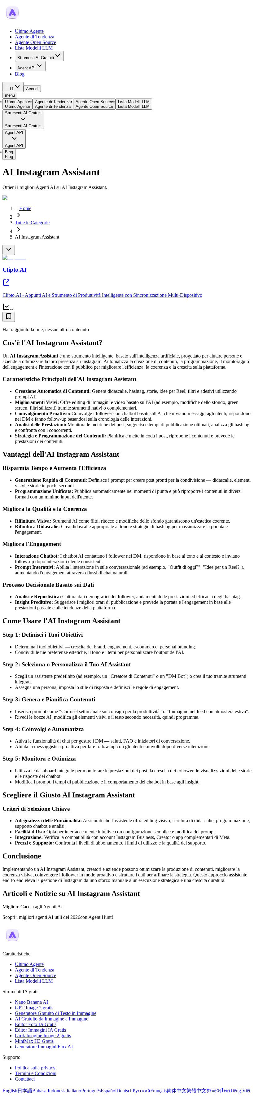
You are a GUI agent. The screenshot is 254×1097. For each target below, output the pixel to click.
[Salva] (8, 317)
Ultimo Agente (29, 31)
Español (108, 1090)
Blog (19, 74)
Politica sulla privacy (35, 1067)
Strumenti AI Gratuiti (35, 57)
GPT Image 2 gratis (34, 1007)
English (9, 1090)
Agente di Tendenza (34, 36)
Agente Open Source (35, 42)
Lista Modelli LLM (34, 47)
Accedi (32, 88)
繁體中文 (196, 1090)
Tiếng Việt (240, 1090)
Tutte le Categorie (32, 222)
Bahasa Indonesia (49, 1090)
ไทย (225, 1090)
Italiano (74, 1090)
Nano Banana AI (31, 1002)
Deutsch (124, 1090)
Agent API (26, 68)
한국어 (213, 1090)
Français (158, 1090)
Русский (141, 1090)
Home (25, 208)
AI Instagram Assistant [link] (37, 236)
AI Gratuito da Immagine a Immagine (51, 1018)
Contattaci (25, 1079)
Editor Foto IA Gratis (35, 1024)
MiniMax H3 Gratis (34, 1041)
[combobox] (13, 87)
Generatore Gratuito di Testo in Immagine (55, 1013)
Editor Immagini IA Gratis (40, 1030)
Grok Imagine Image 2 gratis (43, 1035)
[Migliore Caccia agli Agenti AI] (12, 943)
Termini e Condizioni (35, 1073)
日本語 (24, 1090)
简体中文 (176, 1090)
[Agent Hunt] (12, 20)
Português (91, 1090)
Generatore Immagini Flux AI (44, 1046)
